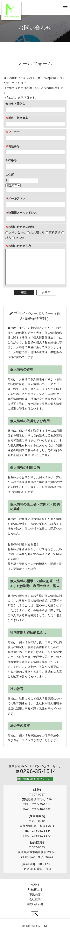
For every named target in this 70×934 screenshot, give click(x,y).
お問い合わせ (35, 904)
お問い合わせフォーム (36, 779)
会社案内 (35, 899)
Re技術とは (35, 889)
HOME (35, 884)
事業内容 (35, 894)
